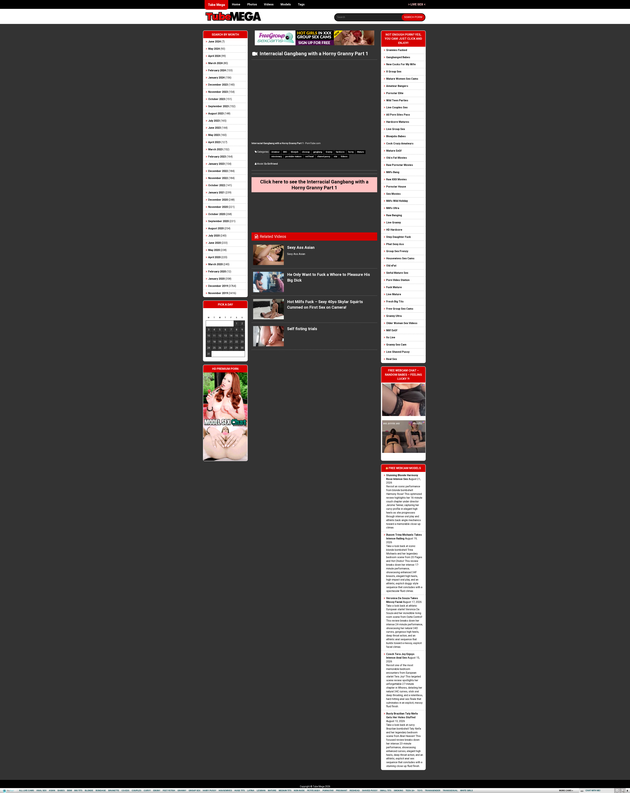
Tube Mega (216, 5)
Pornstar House (396, 186)
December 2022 (218, 171)
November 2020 (218, 206)
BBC (285, 152)
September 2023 (218, 106)
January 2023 (216, 163)
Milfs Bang (392, 172)
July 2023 (214, 120)
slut (335, 156)
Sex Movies (393, 193)
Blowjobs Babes (396, 136)
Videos (268, 4)
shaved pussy (323, 156)
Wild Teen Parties (397, 100)
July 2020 (214, 235)
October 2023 (216, 99)
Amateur (275, 152)
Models (286, 4)
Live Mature (393, 294)
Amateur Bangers (397, 86)
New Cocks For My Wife (401, 64)
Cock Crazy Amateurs (399, 143)
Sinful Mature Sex (397, 272)
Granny (329, 152)
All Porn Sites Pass (398, 114)
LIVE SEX (417, 4)
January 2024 (216, 77)
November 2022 (218, 178)
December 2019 (218, 285)
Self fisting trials (302, 329)
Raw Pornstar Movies (399, 165)
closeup (306, 152)
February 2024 (217, 70)
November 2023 (218, 91)
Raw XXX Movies (396, 179)
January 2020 (216, 278)
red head (309, 156)
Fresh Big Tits (395, 301)
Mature (360, 152)
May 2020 (214, 250)
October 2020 (216, 214)
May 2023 (214, 135)
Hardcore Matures (397, 121)
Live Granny (393, 222)
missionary (276, 156)
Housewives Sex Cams (400, 258)
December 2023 (218, 84)
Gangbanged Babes (398, 57)
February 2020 (217, 271)
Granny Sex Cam (396, 344)
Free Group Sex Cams (399, 308)
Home (236, 4)
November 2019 (218, 293)
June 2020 (214, 242)
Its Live (390, 337)
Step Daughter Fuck (398, 236)
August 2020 (216, 228)
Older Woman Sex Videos (401, 323)
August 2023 (216, 113)
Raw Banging (394, 215)
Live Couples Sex (397, 107)
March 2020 (215, 264)
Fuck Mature (394, 287)
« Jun (208, 360)
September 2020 (218, 221)
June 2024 (214, 41)
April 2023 (214, 142)
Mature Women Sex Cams (402, 78)
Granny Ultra (394, 315)
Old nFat (391, 265)
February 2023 (217, 156)
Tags (301, 4)
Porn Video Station (398, 280)
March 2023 (215, 149)
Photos (252, 4)
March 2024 (215, 63)
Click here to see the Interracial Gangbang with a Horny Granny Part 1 (314, 184)
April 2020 (214, 257)
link (627, 742)
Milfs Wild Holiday (397, 200)
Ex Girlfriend (271, 163)
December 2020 (218, 199)
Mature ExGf (394, 150)
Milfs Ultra (392, 208)
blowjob (294, 152)
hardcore (340, 152)
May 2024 (214, 48)
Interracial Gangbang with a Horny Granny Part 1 (278, 143)
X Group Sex (393, 71)
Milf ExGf (391, 330)
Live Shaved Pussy (398, 351)
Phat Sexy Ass (395, 244)
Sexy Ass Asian (301, 247)
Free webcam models (405, 468)
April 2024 (214, 56)
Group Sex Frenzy (397, 251)
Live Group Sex (395, 129)
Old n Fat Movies (396, 157)
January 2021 (216, 192)
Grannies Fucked (396, 50)
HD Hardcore (394, 229)
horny (351, 152)
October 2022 (216, 185)
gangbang (317, 152)
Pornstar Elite (394, 93)
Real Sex (391, 359)
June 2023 (214, 127)
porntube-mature (293, 156)
